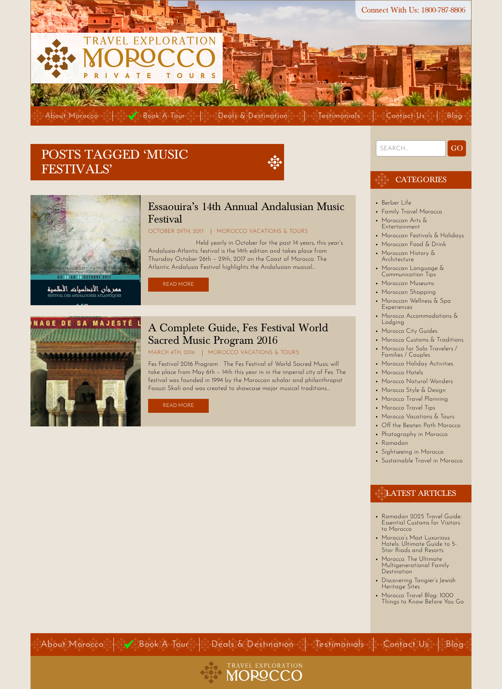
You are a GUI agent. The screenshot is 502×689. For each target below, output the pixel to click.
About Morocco (71, 116)
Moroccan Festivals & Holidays (422, 235)
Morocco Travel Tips (408, 408)
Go (457, 148)
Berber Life (396, 203)
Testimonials (339, 116)
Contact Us (405, 116)
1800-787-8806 (443, 10)
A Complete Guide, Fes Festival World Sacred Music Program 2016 (238, 334)
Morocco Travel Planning (414, 399)
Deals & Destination (253, 116)
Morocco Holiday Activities (417, 364)
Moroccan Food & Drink (413, 244)
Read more (178, 284)
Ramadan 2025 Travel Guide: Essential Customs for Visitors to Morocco (421, 522)
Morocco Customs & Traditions (422, 340)
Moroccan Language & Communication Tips (412, 271)
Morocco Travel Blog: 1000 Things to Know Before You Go (422, 598)
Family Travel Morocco (411, 212)
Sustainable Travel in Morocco (422, 461)
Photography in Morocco (414, 434)
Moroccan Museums (407, 283)
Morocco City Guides (409, 331)
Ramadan (394, 443)
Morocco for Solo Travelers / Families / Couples (419, 352)
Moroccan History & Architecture (408, 256)
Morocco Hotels (402, 372)
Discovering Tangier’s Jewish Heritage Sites (418, 583)
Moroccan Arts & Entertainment (404, 223)
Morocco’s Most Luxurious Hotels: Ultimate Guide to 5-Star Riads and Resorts (419, 544)
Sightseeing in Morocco (412, 452)
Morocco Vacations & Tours (262, 231)
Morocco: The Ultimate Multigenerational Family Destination (415, 565)
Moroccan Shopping (408, 292)
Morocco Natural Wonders (417, 381)
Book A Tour (164, 116)
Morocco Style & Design (413, 390)
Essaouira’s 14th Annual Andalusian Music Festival (246, 213)
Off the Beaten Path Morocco (420, 425)
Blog (454, 116)
